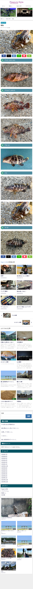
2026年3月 (4, 462)
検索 (2, 413)
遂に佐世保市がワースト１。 (9, 439)
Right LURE (3, 22)
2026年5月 (4, 458)
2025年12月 (4, 466)
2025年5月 (4, 470)
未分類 (3, 495)
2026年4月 (4, 460)
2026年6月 (4, 456)
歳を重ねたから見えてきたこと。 (10, 428)
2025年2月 (4, 476)
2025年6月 (4, 468)
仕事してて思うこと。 (7, 432)
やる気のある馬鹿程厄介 (8, 424)
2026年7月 (4, 454)
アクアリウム (5, 491)
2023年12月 (4, 481)
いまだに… (4, 435)
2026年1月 (4, 464)
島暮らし (3, 493)
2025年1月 (4, 477)
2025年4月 (4, 472)
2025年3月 (4, 474)
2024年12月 (4, 479)
